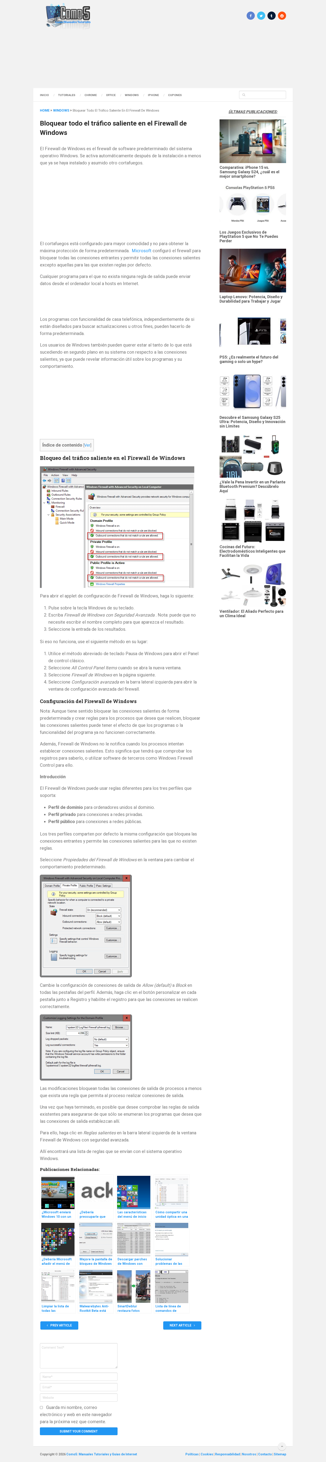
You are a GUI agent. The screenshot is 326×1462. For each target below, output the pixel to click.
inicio (44, 95)
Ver (87, 445)
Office (111, 95)
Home (45, 110)
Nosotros (249, 1454)
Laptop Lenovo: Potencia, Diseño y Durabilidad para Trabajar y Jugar (251, 298)
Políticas (192, 1454)
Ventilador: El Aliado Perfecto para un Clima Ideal (251, 613)
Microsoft (141, 250)
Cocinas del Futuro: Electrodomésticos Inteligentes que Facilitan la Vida (252, 551)
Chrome (90, 95)
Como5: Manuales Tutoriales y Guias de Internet (101, 1454)
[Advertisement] (163, 59)
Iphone (153, 95)
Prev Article (61, 1325)
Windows (132, 95)
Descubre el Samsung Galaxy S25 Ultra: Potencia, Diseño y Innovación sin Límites (252, 422)
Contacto (265, 1454)
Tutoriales (66, 95)
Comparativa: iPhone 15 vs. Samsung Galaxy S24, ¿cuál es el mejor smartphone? (249, 172)
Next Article (181, 1325)
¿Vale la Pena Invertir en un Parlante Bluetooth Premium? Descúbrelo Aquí (252, 486)
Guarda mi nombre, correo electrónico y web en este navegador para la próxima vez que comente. (76, 1414)
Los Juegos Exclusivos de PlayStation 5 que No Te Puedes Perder (249, 236)
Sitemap (280, 1454)
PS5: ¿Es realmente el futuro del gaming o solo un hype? (249, 359)
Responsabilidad (228, 1454)
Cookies (207, 1454)
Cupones (175, 95)
